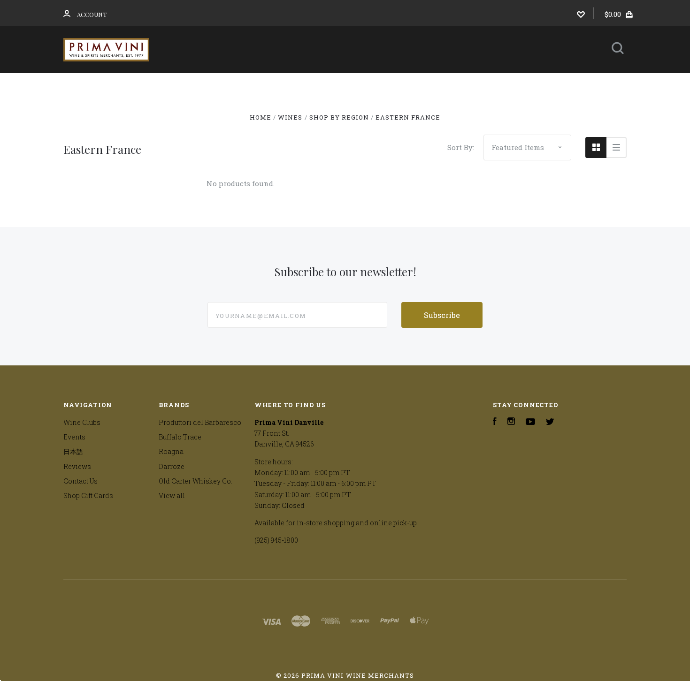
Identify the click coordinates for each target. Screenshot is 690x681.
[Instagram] (511, 422)
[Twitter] (550, 422)
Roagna (171, 451)
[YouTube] (530, 422)
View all (172, 495)
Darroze (171, 466)
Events (370, 86)
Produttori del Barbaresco (200, 422)
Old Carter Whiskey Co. (195, 481)
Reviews (488, 86)
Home (190, 86)
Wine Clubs (303, 86)
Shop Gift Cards (88, 495)
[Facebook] (495, 422)
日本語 (426, 86)
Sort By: (460, 147)
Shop (239, 86)
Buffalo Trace (180, 436)
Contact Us (337, 111)
